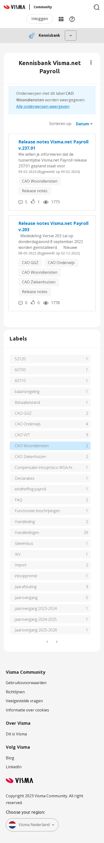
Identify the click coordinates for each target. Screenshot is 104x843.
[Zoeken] (96, 7)
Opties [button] (91, 62)
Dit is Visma (16, 734)
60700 (20, 369)
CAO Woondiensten (39, 181)
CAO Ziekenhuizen (38, 282)
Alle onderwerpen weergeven (42, 106)
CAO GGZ (30, 262)
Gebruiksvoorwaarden (26, 682)
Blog (10, 758)
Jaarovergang (26, 597)
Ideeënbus (24, 543)
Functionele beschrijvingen (37, 510)
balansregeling (27, 391)
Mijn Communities (61, 18)
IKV (18, 554)
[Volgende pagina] (56, 642)
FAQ (18, 500)
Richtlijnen (15, 692)
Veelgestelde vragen (24, 700)
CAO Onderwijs (61, 262)
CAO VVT (22, 434)
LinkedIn (14, 766)
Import (20, 565)
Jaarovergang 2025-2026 (36, 630)
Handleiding (25, 521)
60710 (20, 380)
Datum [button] (82, 123)
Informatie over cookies (27, 710)
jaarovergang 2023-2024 (36, 608)
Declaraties (24, 478)
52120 (20, 359)
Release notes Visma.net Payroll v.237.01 (53, 145)
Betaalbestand (27, 402)
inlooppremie (26, 575)
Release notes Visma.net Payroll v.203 (53, 226)
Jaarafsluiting (26, 586)
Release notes (34, 190)
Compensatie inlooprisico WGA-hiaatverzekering (53, 467)
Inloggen (39, 18)
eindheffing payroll (30, 489)
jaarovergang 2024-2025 (36, 619)
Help (72, 18)
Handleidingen (27, 532)
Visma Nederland (34, 824)
